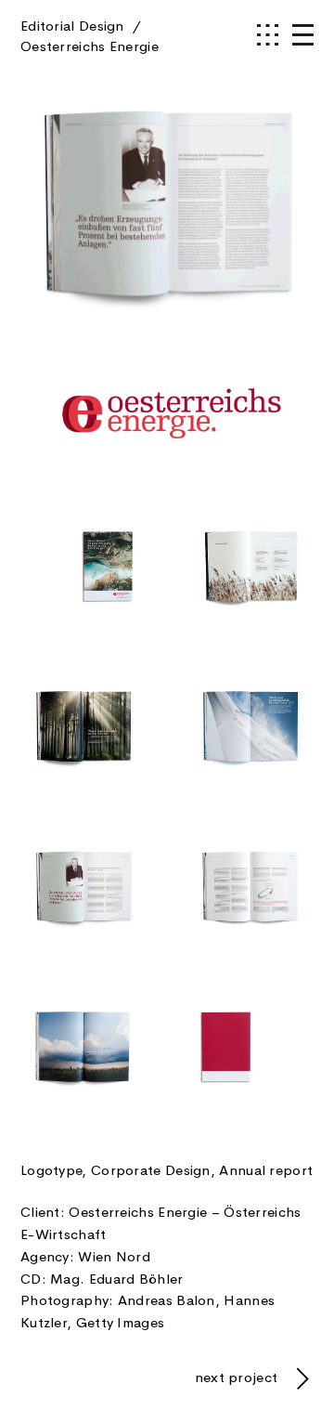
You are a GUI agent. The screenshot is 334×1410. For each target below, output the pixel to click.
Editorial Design (89, 36)
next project (238, 1377)
